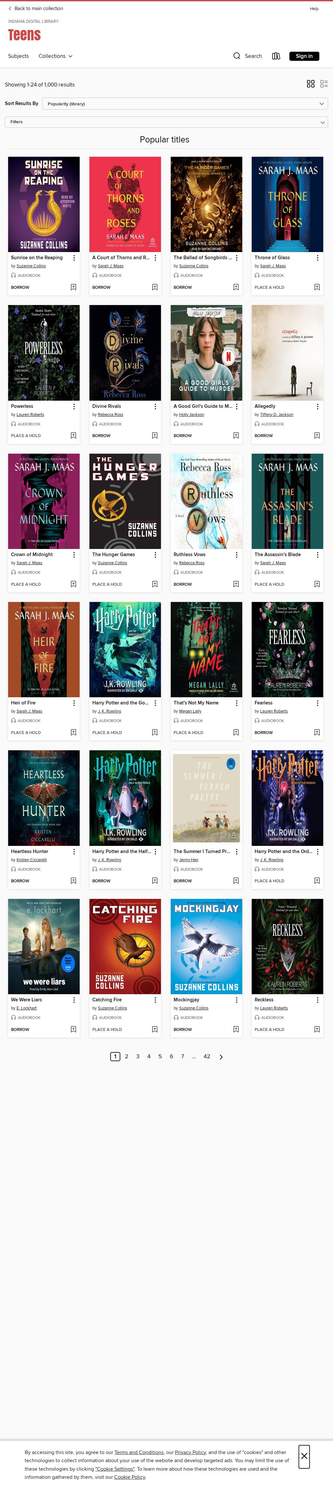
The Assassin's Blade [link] (278, 555)
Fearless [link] (264, 703)
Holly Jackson (191, 414)
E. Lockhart (27, 1008)
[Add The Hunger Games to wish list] (155, 585)
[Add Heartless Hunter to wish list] (73, 881)
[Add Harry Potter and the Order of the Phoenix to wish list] (317, 881)
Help (314, 9)
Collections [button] (53, 56)
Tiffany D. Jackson (276, 414)
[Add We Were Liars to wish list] (73, 1030)
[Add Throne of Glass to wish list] (317, 288)
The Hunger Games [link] (113, 555)
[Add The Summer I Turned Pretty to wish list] (236, 881)
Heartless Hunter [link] (29, 852)
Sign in (304, 56)
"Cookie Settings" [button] (114, 1469)
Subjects (18, 56)
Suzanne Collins (31, 266)
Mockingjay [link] (186, 1000)
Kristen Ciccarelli (32, 859)
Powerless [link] (22, 406)
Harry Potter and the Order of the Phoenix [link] (284, 852)
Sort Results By (21, 103)
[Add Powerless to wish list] (73, 436)
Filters (16, 122)
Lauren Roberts (30, 414)
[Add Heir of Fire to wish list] (73, 733)
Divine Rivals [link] (106, 406)
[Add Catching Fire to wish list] (155, 1030)
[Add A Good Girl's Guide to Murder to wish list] (236, 436)
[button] (247, 57)
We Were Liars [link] (26, 1000)
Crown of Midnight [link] (32, 555)
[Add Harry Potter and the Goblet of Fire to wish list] (155, 733)
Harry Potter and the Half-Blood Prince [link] (122, 852)
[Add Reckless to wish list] (317, 1030)
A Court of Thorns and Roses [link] (122, 258)
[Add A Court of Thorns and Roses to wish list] (155, 288)
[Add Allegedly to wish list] (317, 436)
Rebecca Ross (110, 414)
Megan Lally (190, 711)
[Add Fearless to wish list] (317, 733)
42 (207, 1056)
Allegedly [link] (265, 406)
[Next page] (221, 1057)
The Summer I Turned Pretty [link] (203, 852)
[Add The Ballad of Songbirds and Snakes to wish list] (236, 288)
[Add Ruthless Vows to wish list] (236, 585)
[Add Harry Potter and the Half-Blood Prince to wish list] (155, 881)
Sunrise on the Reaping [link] (37, 258)
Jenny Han (188, 859)
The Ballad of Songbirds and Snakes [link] (203, 258)
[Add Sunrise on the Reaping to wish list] (73, 288)
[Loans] (276, 57)
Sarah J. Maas (111, 266)
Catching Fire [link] (107, 1000)
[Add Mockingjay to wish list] (236, 1030)
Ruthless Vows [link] (190, 555)
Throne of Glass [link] (272, 258)
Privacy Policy (190, 1452)
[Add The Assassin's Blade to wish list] (317, 585)
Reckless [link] (264, 1000)
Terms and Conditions (139, 1452)
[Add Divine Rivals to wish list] (155, 436)
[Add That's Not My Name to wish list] (236, 733)
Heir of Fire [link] (23, 703)
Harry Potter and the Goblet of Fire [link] (122, 703)
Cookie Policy (129, 1477)
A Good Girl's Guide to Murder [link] (203, 406)
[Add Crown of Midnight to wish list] (73, 585)
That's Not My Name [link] (196, 703)
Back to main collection (38, 9)
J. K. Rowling (109, 711)
